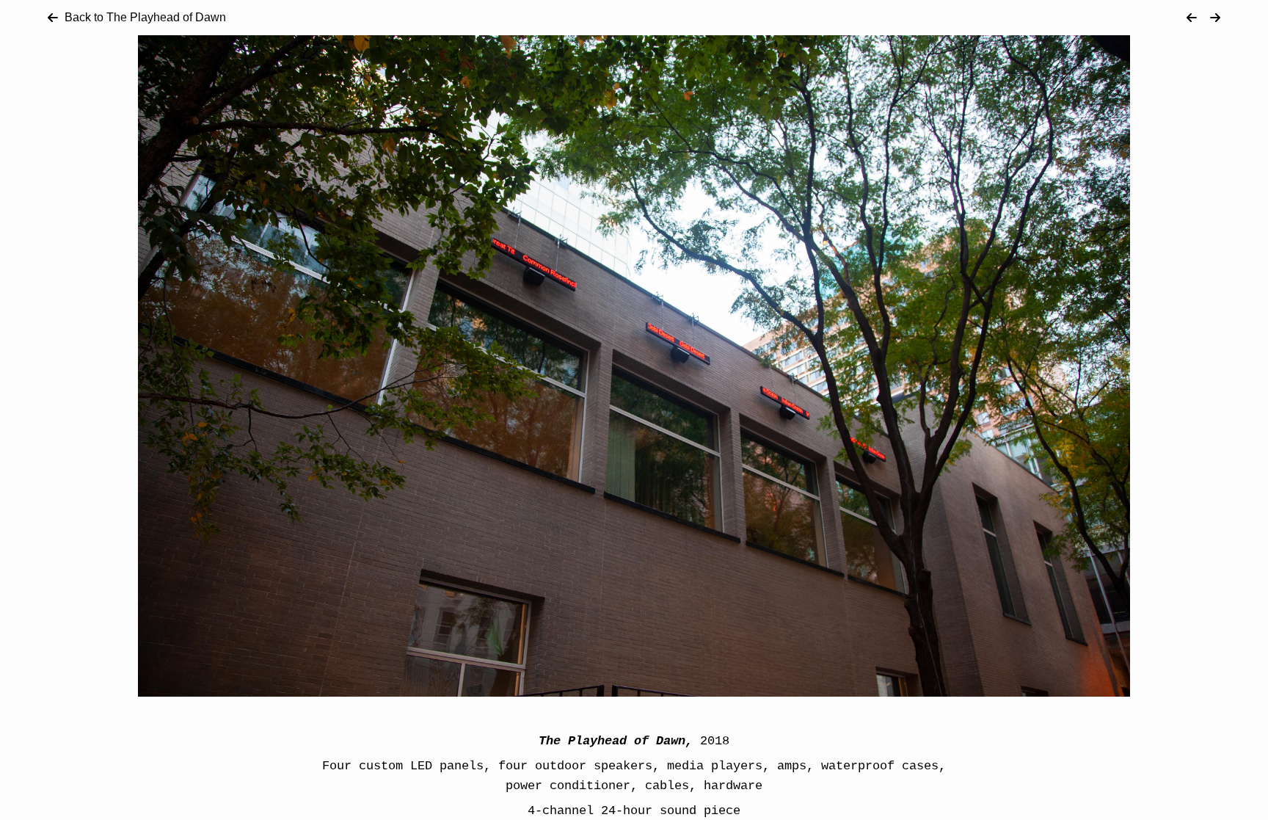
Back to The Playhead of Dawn (145, 17)
